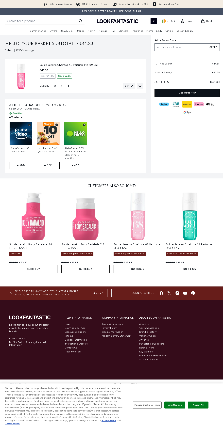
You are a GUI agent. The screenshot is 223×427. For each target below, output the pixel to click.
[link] (188, 21)
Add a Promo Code (165, 40)
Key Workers (146, 351)
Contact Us (71, 347)
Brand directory (148, 332)
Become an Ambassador (153, 355)
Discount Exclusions (76, 332)
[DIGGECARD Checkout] (175, 104)
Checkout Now (187, 92)
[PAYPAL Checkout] (164, 104)
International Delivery (76, 343)
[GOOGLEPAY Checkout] (187, 112)
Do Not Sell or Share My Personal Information (27, 343)
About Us (144, 324)
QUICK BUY (33, 269)
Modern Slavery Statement (117, 335)
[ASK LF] (154, 21)
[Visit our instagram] (177, 293)
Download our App (75, 328)
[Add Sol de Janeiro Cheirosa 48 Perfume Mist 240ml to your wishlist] (140, 86)
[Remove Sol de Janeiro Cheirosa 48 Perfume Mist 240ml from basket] (54, 86)
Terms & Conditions (113, 324)
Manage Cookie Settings (147, 405)
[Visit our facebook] (161, 293)
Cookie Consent (18, 338)
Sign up (98, 293)
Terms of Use (12, 423)
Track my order (73, 351)
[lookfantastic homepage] (117, 21)
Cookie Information (112, 332)
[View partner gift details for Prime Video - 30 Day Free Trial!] (30, 125)
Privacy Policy (109, 328)
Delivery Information (76, 339)
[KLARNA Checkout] (198, 104)
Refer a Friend (147, 347)
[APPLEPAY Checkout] (210, 104)
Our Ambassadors (149, 328)
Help (67, 324)
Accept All (198, 405)
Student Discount (149, 359)
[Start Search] (81, 21)
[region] (111, 405)
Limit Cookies (175, 405)
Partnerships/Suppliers (151, 343)
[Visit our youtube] (185, 293)
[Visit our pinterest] (193, 293)
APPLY (213, 47)
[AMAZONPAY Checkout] (187, 104)
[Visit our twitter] (169, 293)
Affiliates (144, 339)
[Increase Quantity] (68, 86)
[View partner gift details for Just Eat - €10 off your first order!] (57, 125)
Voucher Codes (148, 335)
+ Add (21, 165)
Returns (69, 335)
